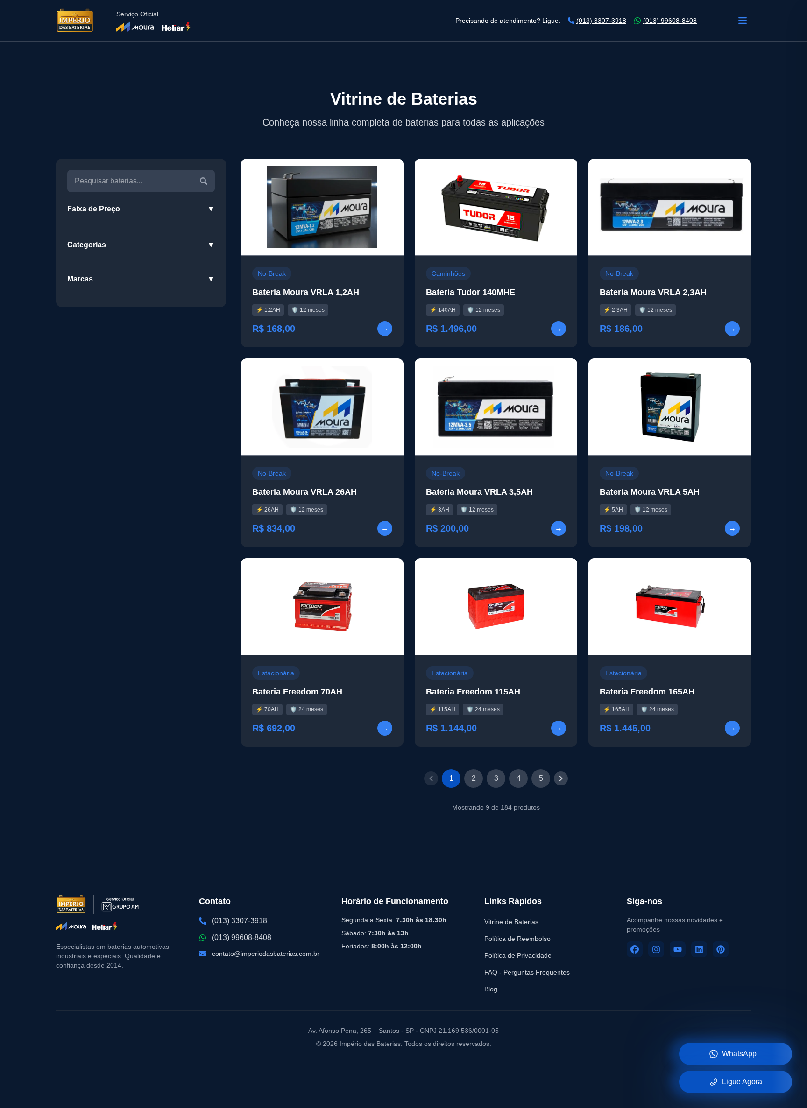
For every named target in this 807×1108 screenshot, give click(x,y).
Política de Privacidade (518, 955)
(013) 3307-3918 (601, 20)
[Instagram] (656, 949)
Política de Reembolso (517, 938)
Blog (490, 989)
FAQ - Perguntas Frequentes (527, 972)
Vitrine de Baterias (511, 922)
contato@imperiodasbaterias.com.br (265, 953)
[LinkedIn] (699, 949)
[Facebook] (635, 949)
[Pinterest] (721, 949)
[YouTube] (678, 949)
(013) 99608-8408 (670, 20)
